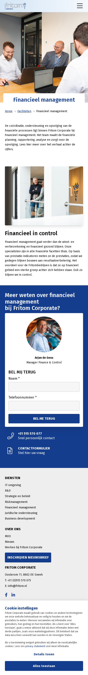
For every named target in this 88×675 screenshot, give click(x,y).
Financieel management (20, 507)
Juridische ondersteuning (21, 513)
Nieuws (9, 542)
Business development (20, 518)
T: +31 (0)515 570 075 (18, 580)
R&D (8, 490)
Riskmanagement (16, 502)
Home (8, 111)
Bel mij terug (22, 372)
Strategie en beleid (17, 496)
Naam (14, 378)
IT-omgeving (13, 485)
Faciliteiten (24, 111)
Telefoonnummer (22, 397)
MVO (8, 536)
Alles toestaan (44, 666)
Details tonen (44, 654)
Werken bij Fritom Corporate (23, 547)
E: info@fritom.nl (16, 586)
